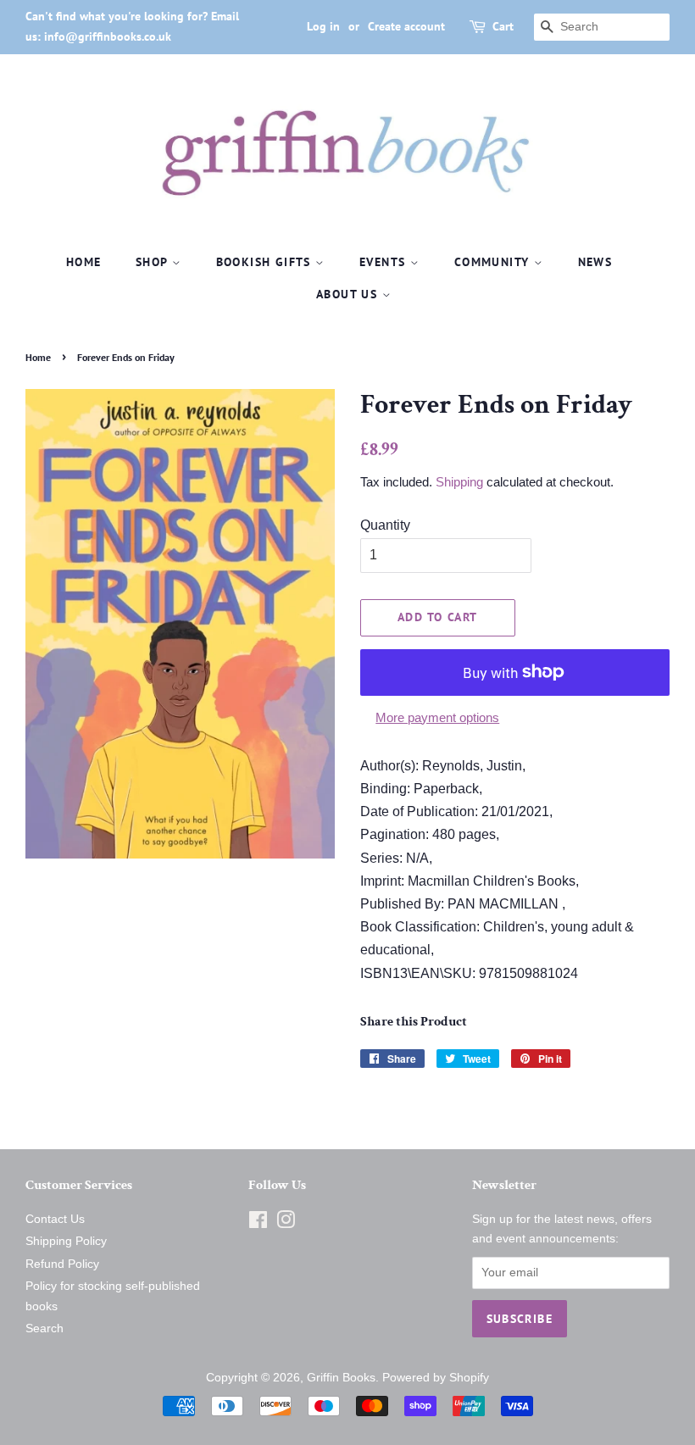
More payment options (437, 717)
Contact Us (55, 1219)
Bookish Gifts (266, 262)
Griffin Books (341, 1377)
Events (384, 262)
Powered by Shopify (435, 1377)
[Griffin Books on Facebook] (258, 1223)
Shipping (459, 482)
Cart (503, 26)
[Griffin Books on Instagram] (285, 1223)
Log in (323, 26)
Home (84, 262)
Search (44, 1328)
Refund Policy (62, 1264)
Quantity (385, 525)
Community (494, 262)
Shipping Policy (66, 1241)
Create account (406, 26)
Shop (154, 262)
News (595, 262)
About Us (349, 294)
